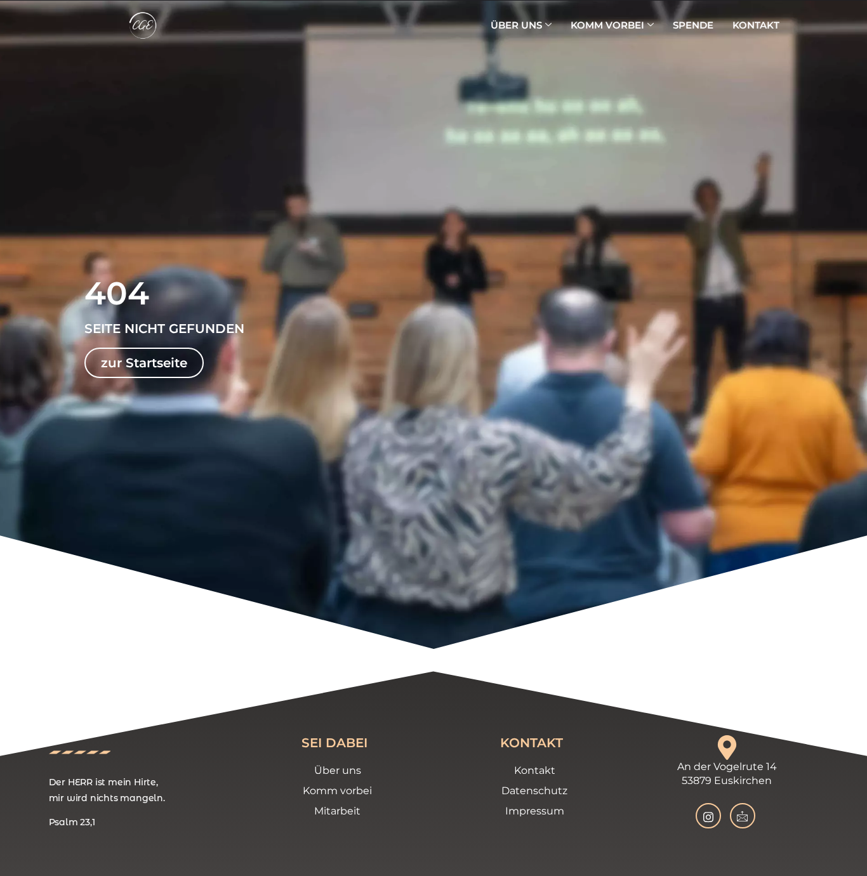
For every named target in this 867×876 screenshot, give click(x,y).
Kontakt (755, 25)
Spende (693, 25)
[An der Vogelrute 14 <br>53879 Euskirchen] (727, 747)
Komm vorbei (607, 25)
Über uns (516, 25)
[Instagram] (708, 815)
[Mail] (742, 815)
